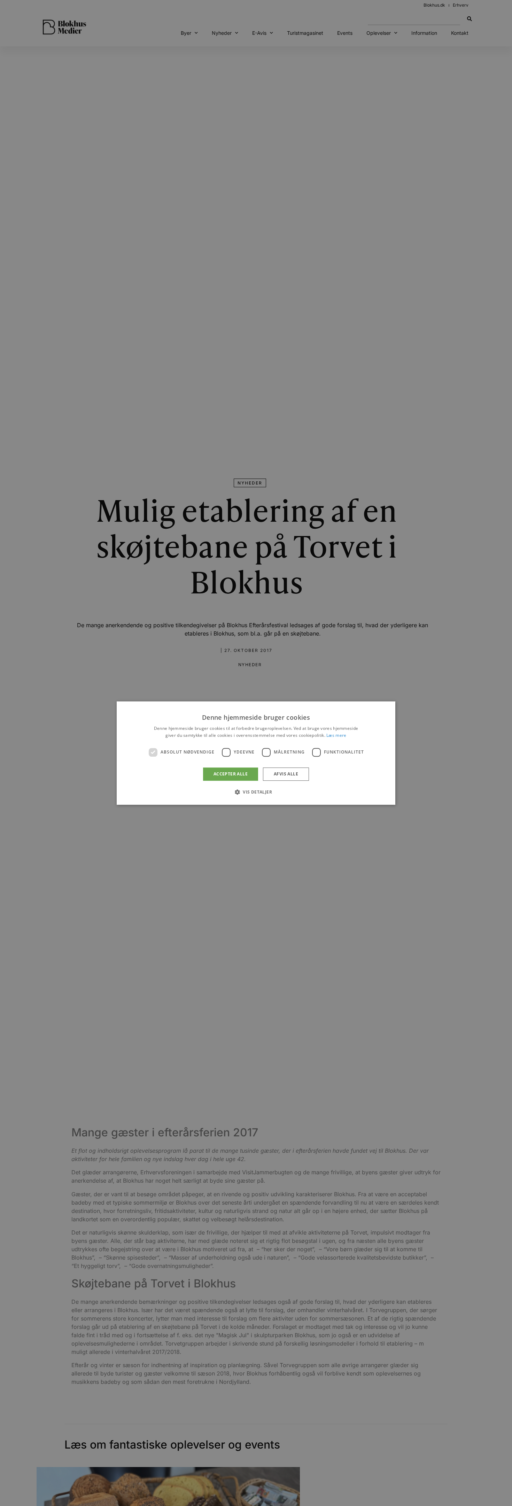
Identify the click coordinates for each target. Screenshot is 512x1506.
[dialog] (256, 753)
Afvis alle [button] (286, 774)
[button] (256, 792)
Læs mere (336, 735)
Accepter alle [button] (231, 774)
